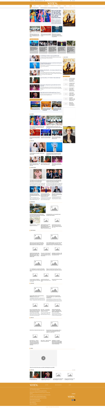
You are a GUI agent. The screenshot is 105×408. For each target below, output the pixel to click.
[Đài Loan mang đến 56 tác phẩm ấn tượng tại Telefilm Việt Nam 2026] (57, 132)
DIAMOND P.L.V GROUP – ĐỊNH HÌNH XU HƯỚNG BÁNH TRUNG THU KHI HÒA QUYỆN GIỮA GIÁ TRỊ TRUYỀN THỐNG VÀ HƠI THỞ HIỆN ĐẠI (57, 342)
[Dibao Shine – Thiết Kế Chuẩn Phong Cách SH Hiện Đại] (46, 336)
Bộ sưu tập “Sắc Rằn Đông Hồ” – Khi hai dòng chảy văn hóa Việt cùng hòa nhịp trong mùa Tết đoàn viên (46, 254)
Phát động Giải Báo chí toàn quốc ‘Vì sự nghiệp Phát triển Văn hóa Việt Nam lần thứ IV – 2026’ (35, 35)
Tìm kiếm (95, 3)
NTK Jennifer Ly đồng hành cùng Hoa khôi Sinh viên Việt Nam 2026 (56, 164)
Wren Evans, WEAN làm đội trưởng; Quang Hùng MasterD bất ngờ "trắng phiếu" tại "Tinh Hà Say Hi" (43, 49)
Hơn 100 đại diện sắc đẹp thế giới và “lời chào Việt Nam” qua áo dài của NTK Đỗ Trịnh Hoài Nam (56, 14)
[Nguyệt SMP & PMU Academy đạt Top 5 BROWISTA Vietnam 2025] (38, 289)
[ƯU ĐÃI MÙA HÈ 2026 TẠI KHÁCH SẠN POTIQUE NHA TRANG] (54, 208)
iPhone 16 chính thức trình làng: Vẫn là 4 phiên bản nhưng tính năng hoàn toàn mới (54, 269)
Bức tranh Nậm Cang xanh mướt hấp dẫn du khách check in (47, 109)
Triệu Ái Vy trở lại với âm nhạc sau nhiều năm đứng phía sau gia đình (42, 367)
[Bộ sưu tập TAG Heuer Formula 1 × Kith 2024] (57, 275)
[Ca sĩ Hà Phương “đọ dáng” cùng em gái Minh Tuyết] (35, 58)
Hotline (5, 3)
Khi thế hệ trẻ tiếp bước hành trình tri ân (37, 330)
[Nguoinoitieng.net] (52, 3)
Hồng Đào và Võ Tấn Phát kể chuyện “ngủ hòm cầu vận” (69, 379)
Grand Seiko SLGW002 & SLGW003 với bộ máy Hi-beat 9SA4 (46, 280)
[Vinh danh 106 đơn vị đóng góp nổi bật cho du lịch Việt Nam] (46, 132)
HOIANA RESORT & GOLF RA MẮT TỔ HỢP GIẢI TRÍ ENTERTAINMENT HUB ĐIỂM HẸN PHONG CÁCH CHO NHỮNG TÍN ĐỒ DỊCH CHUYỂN (46, 226)
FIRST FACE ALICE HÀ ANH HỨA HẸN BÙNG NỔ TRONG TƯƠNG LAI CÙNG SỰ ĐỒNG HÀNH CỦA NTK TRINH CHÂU (37, 243)
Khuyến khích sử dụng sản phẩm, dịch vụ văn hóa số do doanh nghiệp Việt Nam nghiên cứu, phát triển (57, 35)
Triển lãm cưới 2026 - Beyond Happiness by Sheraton (35, 225)
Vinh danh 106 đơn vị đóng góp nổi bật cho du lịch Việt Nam (46, 137)
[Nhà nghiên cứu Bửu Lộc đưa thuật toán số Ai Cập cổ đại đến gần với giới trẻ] (57, 189)
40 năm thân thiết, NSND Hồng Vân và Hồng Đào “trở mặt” (35, 379)
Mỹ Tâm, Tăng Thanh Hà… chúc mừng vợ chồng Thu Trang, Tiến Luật (35, 164)
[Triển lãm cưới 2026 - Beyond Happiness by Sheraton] (35, 220)
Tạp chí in (66, 57)
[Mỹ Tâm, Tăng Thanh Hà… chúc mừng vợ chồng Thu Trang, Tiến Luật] (35, 73)
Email (2, 3)
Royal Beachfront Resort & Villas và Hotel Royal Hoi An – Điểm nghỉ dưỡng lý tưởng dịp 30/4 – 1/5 (57, 226)
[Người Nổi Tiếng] (64, 397)
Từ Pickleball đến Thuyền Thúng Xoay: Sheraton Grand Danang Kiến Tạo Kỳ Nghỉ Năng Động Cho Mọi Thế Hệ (37, 215)
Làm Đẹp (32, 283)
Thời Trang (33, 230)
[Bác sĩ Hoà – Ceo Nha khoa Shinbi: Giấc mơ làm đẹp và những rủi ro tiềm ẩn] (46, 305)
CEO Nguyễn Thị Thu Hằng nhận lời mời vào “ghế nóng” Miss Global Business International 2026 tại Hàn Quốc (38, 181)
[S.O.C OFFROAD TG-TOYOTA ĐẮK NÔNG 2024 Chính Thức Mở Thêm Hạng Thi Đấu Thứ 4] (38, 263)
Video (32, 348)
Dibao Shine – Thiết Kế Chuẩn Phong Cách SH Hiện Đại (46, 341)
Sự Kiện (32, 114)
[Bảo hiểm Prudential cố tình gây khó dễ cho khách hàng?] (69, 17)
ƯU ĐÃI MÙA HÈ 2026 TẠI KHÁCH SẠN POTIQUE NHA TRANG (53, 215)
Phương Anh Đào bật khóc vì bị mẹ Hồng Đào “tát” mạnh (46, 379)
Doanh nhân (33, 167)
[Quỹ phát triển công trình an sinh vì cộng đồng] (69, 134)
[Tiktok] (74, 400)
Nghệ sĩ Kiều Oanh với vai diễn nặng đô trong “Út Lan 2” (50, 92)
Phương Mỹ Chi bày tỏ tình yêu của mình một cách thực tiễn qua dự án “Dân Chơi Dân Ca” (53, 154)
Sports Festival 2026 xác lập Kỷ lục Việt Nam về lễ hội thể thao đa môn (46, 35)
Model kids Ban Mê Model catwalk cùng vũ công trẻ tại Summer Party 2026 (34, 49)
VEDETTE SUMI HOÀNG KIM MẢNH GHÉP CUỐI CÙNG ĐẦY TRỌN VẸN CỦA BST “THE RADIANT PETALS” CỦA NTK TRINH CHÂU (34, 255)
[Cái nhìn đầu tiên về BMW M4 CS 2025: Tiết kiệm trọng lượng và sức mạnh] (35, 275)
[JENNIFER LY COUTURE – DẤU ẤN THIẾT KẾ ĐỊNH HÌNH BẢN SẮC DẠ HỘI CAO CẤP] (57, 249)
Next (60, 106)
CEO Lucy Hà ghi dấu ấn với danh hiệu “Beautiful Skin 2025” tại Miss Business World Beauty (53, 296)
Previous (31, 106)
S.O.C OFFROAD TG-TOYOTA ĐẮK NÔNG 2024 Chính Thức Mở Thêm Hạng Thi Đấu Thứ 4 (37, 270)
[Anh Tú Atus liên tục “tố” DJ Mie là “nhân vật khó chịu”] (35, 80)
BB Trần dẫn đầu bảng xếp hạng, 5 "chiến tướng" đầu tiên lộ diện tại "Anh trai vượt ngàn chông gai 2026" (52, 49)
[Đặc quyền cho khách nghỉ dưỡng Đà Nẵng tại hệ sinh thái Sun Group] (35, 104)
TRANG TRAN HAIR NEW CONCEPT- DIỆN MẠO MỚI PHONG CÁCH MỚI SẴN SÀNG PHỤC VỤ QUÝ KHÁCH (57, 310)
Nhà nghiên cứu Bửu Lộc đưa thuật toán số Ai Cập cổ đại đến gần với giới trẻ (57, 194)
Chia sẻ (32, 317)
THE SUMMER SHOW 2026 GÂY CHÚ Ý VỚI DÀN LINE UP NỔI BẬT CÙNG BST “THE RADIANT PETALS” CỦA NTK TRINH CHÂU (54, 243)
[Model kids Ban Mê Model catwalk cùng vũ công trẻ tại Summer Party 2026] (34, 43)
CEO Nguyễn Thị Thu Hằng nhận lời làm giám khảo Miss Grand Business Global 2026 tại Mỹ (35, 195)
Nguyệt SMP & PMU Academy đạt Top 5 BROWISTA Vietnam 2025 (37, 296)
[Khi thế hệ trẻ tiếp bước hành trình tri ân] (38, 324)
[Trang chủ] (31, 6)
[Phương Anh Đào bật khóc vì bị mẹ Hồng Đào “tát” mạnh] (46, 374)
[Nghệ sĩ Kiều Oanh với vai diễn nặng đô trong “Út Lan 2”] (35, 95)
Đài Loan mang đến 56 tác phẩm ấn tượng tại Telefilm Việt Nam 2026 (56, 137)
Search (71, 0)
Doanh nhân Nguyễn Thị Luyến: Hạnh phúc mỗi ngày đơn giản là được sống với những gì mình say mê (45, 195)
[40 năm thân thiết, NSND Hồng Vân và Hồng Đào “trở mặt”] (35, 374)
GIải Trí (32, 369)
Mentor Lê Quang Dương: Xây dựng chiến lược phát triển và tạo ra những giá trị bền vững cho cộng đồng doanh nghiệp (53, 181)
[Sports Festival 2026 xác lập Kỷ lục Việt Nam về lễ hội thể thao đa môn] (46, 29)
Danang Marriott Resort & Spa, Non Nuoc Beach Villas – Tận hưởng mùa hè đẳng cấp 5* (57, 109)
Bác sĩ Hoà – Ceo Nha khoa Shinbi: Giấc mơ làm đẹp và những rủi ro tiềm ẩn (45, 310)
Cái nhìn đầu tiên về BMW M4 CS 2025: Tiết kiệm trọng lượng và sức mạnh (35, 280)
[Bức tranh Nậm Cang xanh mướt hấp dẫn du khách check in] (46, 104)
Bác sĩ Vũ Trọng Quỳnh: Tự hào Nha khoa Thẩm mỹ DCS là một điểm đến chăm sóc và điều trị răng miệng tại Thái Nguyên (35, 310)
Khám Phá (33, 201)
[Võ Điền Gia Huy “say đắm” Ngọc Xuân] (58, 374)
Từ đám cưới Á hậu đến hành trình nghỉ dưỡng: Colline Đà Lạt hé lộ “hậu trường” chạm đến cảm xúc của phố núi (70, 49)
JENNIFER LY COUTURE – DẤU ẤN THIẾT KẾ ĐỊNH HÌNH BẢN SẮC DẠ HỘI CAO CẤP (57, 254)
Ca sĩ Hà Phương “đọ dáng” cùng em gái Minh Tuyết (49, 55)
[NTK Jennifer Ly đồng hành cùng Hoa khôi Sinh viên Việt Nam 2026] (35, 87)
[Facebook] (72, 400)
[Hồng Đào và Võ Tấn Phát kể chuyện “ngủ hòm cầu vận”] (70, 374)
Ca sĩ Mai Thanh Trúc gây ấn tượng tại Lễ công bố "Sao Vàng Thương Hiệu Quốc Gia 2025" (61, 49)
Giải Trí (41, 59)
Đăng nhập (73, 0)
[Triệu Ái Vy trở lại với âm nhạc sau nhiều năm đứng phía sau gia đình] (43, 358)
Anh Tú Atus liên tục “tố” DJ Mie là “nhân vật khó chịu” (50, 77)
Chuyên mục (101, 3)
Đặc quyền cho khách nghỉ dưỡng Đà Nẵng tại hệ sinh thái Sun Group (36, 109)
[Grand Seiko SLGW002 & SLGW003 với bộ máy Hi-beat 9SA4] (46, 275)
